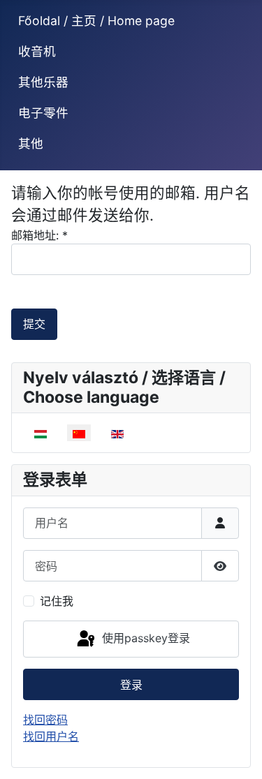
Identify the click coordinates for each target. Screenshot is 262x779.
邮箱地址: (39, 235)
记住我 (56, 601)
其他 (30, 143)
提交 (34, 324)
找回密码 (45, 720)
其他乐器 (43, 82)
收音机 (37, 51)
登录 (131, 685)
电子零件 (43, 112)
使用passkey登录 (144, 638)
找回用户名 (51, 736)
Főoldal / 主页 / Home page (96, 20)
